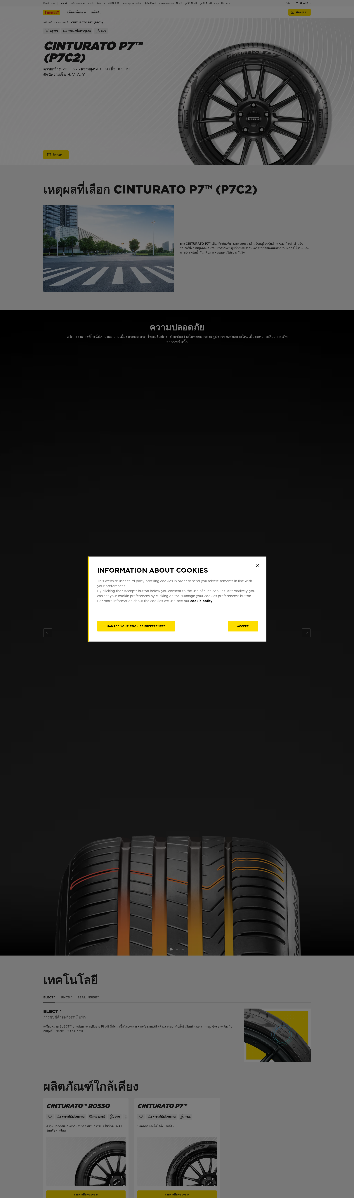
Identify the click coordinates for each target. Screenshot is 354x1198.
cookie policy (201, 601)
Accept (243, 626)
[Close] (257, 565)
